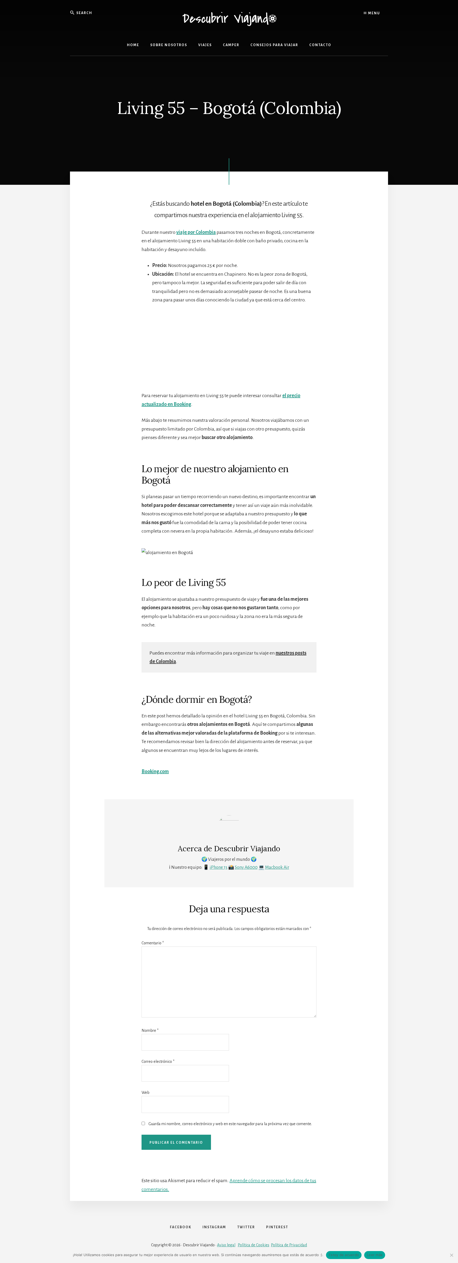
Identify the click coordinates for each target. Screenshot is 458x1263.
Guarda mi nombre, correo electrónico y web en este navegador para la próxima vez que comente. (230, 1124)
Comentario (153, 943)
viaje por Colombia (196, 232)
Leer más (374, 1255)
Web (145, 1092)
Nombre (150, 1030)
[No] (451, 1255)
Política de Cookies (253, 1245)
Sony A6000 (246, 867)
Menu (373, 13)
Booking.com (155, 771)
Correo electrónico (158, 1061)
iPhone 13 (218, 867)
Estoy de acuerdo (344, 1255)
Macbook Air (277, 867)
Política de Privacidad (289, 1245)
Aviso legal (226, 1245)
